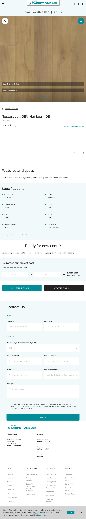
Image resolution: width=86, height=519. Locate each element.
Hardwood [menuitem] (10, 482)
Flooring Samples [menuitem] (29, 479)
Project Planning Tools (72, 126)
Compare (77, 153)
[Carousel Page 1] (43, 97)
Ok (71, 513)
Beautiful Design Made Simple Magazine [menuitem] (31, 487)
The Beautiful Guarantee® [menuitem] (51, 487)
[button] (74, 4)
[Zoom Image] (5, 21)
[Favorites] (78, 4)
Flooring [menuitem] (10, 474)
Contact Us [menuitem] (69, 484)
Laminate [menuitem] (10, 490)
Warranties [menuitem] (50, 492)
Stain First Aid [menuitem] (51, 478)
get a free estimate (20, 288)
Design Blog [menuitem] (30, 494)
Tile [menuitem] (8, 493)
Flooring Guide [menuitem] (51, 482)
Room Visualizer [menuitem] (32, 474)
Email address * (49, 356)
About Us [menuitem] (68, 474)
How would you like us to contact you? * (21, 343)
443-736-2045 (57, 12)
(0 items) (82, 4)
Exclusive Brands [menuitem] (49, 501)
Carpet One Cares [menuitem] (69, 479)
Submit (43, 417)
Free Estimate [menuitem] (12, 497)
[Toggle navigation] (3, 4)
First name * (11, 321)
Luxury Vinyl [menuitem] (11, 478)
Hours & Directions (14, 446)
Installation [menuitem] (50, 496)
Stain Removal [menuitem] (51, 474)
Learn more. (42, 515)
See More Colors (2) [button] (10, 90)
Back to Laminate (11, 109)
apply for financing (62, 288)
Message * (10, 383)
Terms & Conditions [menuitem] (69, 489)
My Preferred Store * (51, 369)
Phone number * (13, 356)
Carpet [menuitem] (9, 486)
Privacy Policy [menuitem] (70, 494)
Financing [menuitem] (10, 501)
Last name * (48, 321)
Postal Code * (11, 369)
